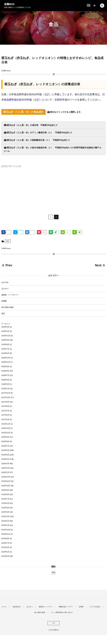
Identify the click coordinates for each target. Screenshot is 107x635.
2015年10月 (5, 486)
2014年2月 (5, 552)
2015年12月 (5, 477)
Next (98, 265)
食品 (7, 241)
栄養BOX (9, 4)
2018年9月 (5, 366)
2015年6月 (5, 503)
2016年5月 (5, 455)
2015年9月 (5, 490)
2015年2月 (5, 521)
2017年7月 (5, 411)
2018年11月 (5, 362)
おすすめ (4, 282)
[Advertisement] (53, 188)
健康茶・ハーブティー (10, 295)
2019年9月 (5, 340)
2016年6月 (5, 450)
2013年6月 (5, 556)
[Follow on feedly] (94, 5)
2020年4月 (5, 331)
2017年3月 (5, 419)
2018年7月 (5, 375)
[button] (102, 5)
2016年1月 (5, 472)
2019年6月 (5, 353)
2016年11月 (5, 428)
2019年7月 (5, 349)
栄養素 (4, 301)
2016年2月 (5, 468)
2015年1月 (5, 525)
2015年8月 (5, 494)
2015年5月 (5, 508)
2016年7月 (5, 446)
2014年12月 (5, 530)
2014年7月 (5, 543)
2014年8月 (5, 538)
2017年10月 (5, 397)
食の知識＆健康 (7, 307)
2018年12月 (5, 358)
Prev (8, 265)
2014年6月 (5, 547)
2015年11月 (5, 481)
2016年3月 (5, 464)
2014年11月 (5, 534)
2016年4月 (5, 459)
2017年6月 (5, 415)
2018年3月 (5, 384)
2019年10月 (5, 336)
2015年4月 (5, 512)
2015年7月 (5, 499)
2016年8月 (5, 441)
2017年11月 (5, 393)
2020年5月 (5, 327)
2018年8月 (5, 371)
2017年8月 (5, 406)
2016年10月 (5, 433)
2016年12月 (5, 424)
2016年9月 (5, 437)
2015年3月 (5, 516)
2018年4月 (5, 380)
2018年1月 (5, 389)
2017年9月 (5, 402)
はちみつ (4, 289)
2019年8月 (5, 344)
